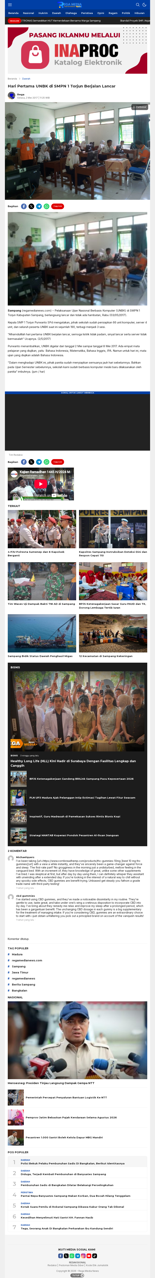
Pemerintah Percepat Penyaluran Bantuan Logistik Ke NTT (66, 1097)
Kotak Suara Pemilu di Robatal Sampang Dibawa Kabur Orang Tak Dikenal (72, 1206)
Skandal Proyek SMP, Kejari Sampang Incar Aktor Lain (102, 20)
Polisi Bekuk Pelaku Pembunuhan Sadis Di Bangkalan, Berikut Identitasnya (73, 1163)
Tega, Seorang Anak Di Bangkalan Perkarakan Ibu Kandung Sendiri (67, 1228)
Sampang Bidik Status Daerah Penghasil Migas (40, 656)
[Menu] (10, 4)
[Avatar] (11, 858)
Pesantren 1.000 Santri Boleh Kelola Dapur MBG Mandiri (64, 1137)
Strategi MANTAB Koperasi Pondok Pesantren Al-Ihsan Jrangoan (74, 835)
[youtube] (89, 1255)
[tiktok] (94, 1255)
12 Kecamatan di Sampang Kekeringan (106, 656)
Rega (20, 94)
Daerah (26, 78)
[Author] (11, 95)
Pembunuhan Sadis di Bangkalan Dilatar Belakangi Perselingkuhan (67, 1185)
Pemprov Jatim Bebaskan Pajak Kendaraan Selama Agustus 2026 (71, 1117)
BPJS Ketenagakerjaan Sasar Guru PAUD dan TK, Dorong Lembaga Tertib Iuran (112, 605)
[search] (138, 4)
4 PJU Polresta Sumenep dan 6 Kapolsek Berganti (36, 553)
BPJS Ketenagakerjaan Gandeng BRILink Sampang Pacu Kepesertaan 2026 (81, 778)
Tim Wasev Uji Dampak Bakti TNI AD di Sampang (41, 603)
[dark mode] (144, 4)
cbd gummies (25, 895)
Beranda (12, 78)
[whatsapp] (46, 206)
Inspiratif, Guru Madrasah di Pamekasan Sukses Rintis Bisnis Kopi (74, 816)
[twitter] (31, 206)
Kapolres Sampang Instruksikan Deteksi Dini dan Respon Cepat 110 (113, 553)
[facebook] (24, 206)
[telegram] (39, 206)
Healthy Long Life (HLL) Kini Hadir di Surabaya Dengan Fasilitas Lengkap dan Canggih (73, 763)
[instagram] (83, 1255)
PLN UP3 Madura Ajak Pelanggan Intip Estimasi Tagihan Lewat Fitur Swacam (82, 797)
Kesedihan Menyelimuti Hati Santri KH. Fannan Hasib (57, 1217)
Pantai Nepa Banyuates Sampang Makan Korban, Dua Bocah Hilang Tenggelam (75, 1195)
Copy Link (57, 206)
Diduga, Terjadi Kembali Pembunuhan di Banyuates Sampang (63, 1174)
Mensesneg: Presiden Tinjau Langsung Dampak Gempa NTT (51, 1083)
